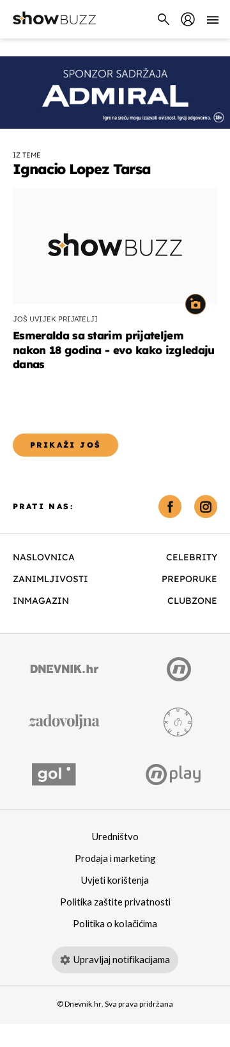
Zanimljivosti (50, 579)
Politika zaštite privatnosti (115, 902)
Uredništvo (115, 837)
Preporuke (189, 579)
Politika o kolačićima (115, 924)
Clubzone (192, 600)
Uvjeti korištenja (115, 880)
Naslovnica (44, 557)
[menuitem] (188, 19)
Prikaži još (65, 445)
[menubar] (188, 19)
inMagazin (41, 600)
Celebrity (191, 557)
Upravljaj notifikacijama (121, 960)
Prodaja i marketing (115, 858)
